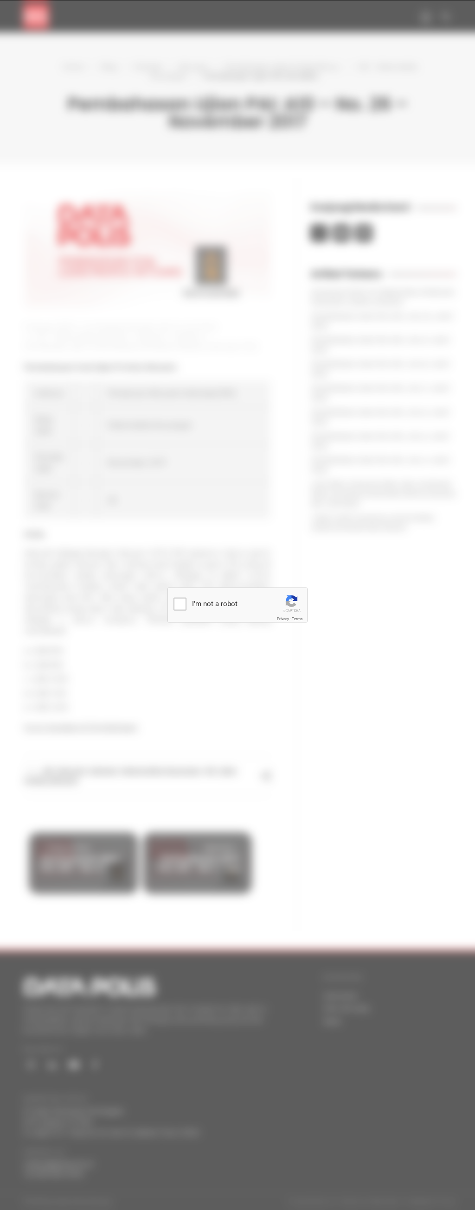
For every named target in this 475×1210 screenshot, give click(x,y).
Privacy (283, 619)
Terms (297, 619)
